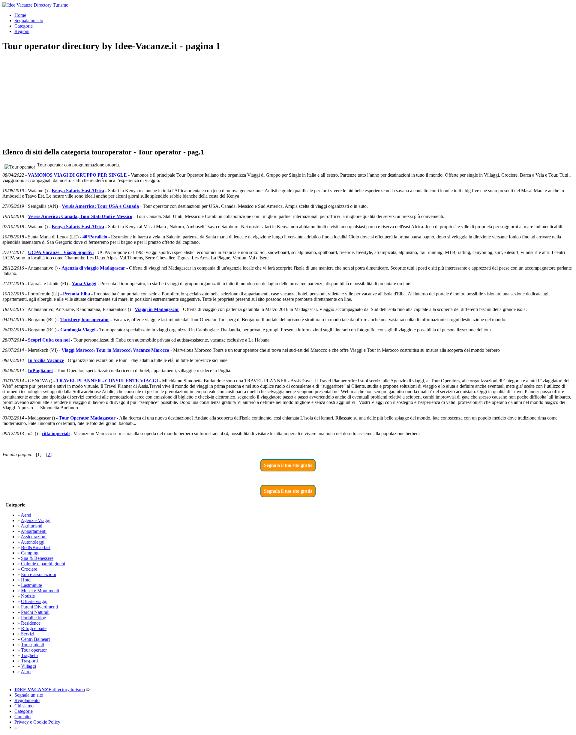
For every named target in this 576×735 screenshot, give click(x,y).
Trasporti (29, 660)
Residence (30, 623)
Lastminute (31, 585)
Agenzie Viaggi (35, 520)
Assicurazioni (33, 536)
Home (20, 15)
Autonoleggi (32, 542)
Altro (26, 671)
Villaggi (28, 666)
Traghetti (29, 655)
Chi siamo (24, 705)
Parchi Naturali (35, 612)
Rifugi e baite (33, 628)
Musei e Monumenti (40, 590)
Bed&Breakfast (35, 547)
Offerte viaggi (34, 601)
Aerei (26, 515)
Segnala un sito (28, 20)
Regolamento (27, 700)
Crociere (29, 569)
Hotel (26, 579)
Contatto (22, 716)
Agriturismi (31, 525)
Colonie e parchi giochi (43, 563)
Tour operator (34, 650)
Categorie (23, 25)
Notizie (28, 596)
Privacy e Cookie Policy (37, 722)
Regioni (21, 31)
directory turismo (49, 689)
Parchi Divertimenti (39, 606)
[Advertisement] (288, 100)
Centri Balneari (35, 639)
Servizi (27, 633)
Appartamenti (33, 531)
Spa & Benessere (37, 558)
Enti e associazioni (38, 574)
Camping (29, 552)
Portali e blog (33, 617)
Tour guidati (32, 644)
